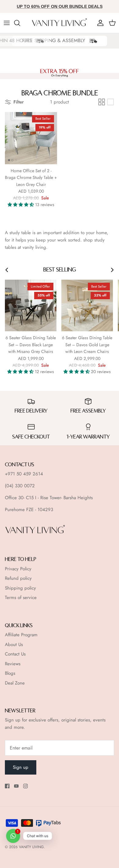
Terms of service (21, 597)
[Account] (99, 23)
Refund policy (18, 578)
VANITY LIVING (31, 847)
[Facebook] (7, 786)
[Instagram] (25, 786)
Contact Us (15, 654)
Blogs (10, 673)
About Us (14, 644)
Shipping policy (20, 588)
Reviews (12, 663)
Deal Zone (15, 683)
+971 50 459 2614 (24, 473)
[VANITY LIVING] (59, 23)
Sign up (20, 767)
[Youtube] (16, 786)
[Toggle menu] (6, 23)
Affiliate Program (21, 634)
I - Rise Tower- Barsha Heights (64, 497)
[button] (21, 205)
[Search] (20, 23)
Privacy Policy (18, 568)
